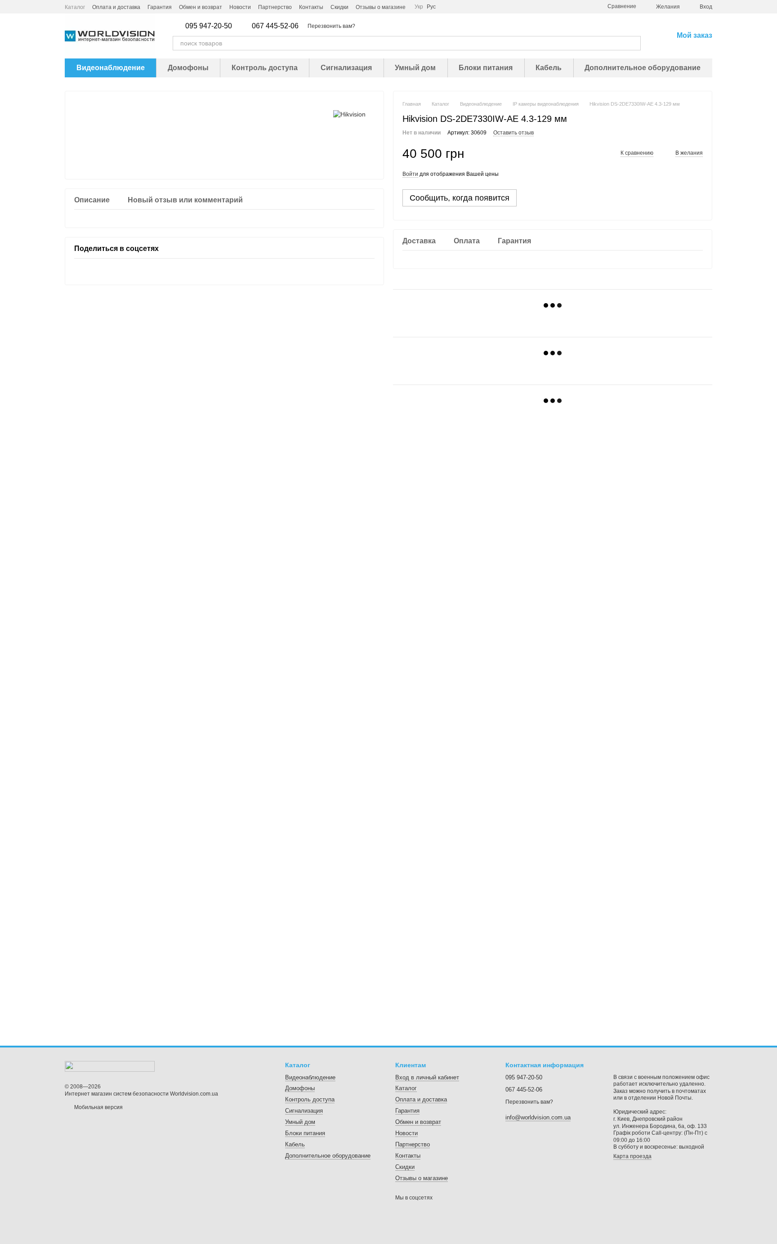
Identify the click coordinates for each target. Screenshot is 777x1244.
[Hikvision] (349, 113)
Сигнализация (346, 68)
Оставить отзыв (513, 133)
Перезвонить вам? (331, 26)
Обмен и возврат (200, 7)
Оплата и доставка (116, 7)
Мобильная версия (98, 1107)
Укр (419, 6)
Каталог (75, 7)
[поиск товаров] (633, 43)
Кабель (549, 68)
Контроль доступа (265, 68)
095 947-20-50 (208, 26)
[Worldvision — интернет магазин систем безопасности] (110, 1066)
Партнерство (275, 7)
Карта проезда (632, 1156)
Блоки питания (486, 68)
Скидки (339, 7)
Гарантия (159, 7)
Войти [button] (410, 174)
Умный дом (415, 68)
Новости (240, 7)
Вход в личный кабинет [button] (427, 1077)
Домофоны (188, 68)
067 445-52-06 (275, 26)
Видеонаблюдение (110, 68)
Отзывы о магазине (381, 7)
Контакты (311, 7)
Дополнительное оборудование (643, 68)
